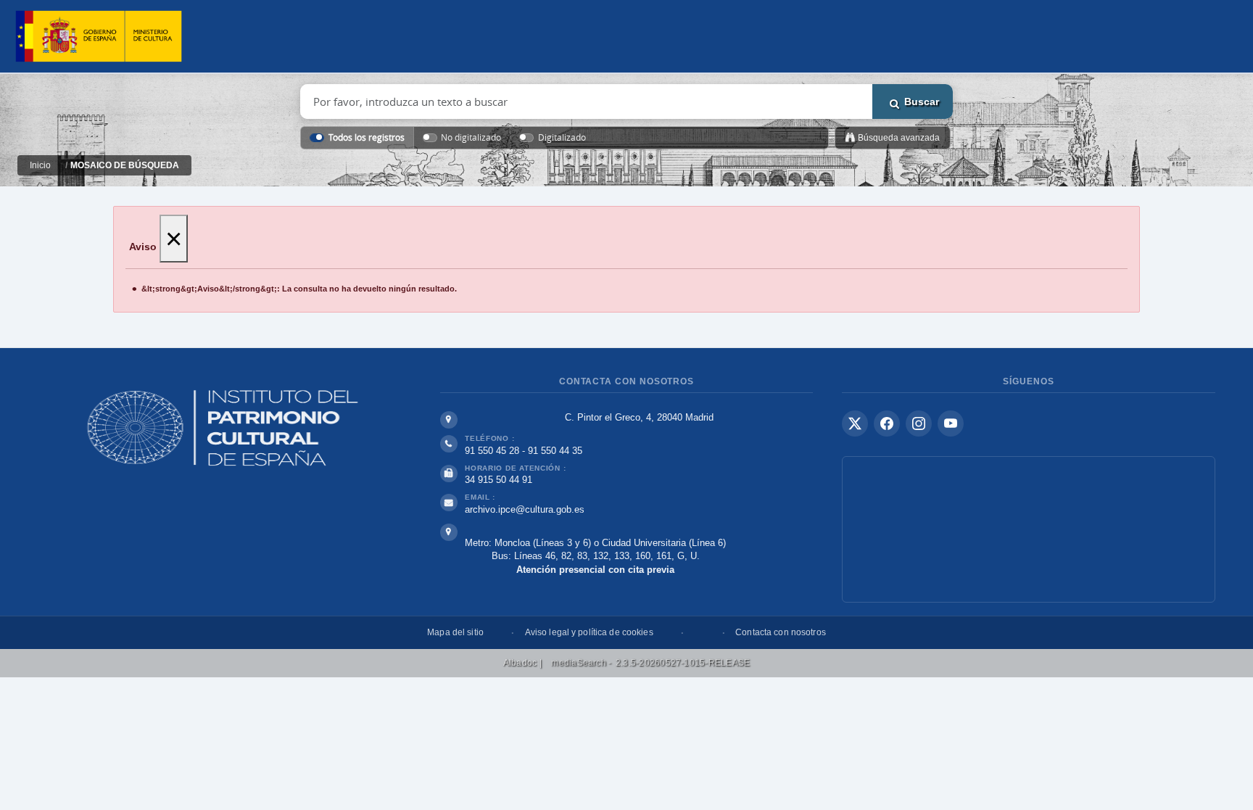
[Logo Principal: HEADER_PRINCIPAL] (99, 36)
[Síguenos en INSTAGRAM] (919, 423)
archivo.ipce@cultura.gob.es (524, 509)
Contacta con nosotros (780, 632)
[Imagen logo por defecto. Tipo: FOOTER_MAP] (1028, 529)
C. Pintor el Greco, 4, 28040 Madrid (639, 417)
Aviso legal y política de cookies (589, 632)
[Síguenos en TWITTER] (855, 423)
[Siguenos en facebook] (887, 423)
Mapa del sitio (455, 632)
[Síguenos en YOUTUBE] (951, 423)
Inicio (40, 165)
